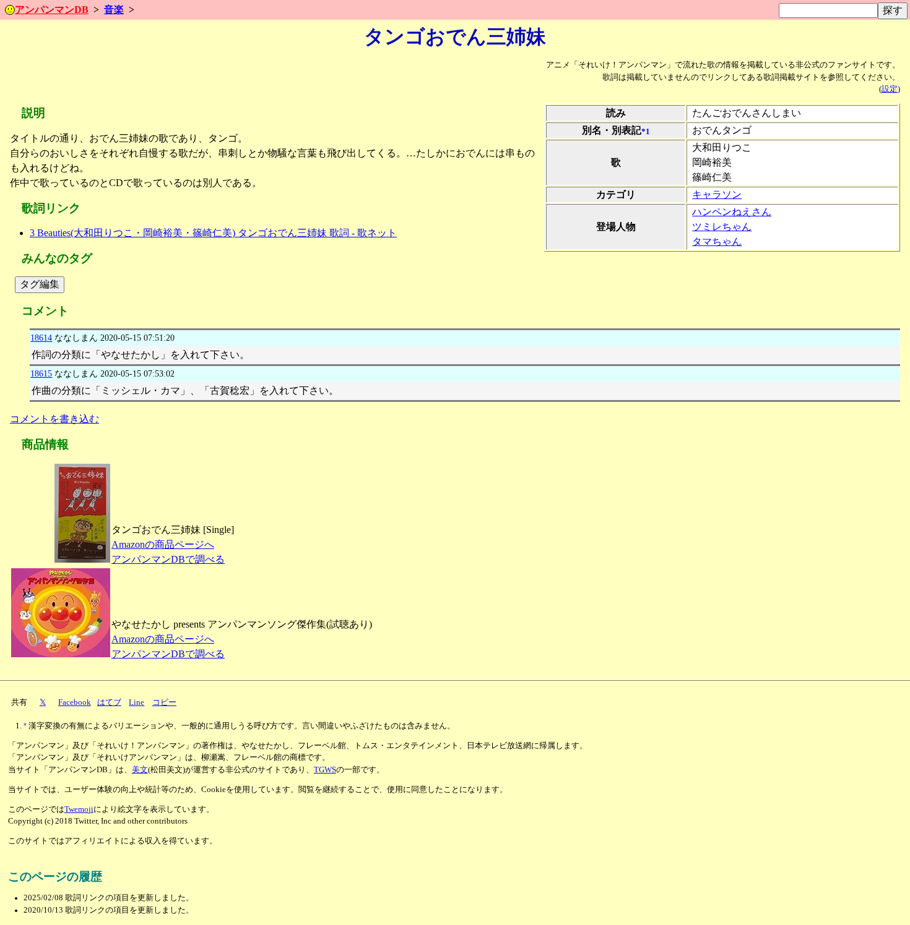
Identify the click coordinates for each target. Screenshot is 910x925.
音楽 (114, 9)
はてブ (109, 702)
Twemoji (78, 809)
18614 (41, 338)
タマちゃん (717, 241)
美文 (140, 769)
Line (136, 702)
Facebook (74, 702)
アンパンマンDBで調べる (168, 559)
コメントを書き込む (54, 419)
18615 (41, 373)
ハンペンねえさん (731, 212)
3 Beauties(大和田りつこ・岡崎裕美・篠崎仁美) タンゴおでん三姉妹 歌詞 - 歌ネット (213, 233)
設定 (890, 89)
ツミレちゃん (722, 226)
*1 (645, 131)
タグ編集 (39, 284)
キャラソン (717, 194)
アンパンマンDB (52, 9)
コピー (164, 702)
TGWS (325, 769)
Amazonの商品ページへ (162, 544)
